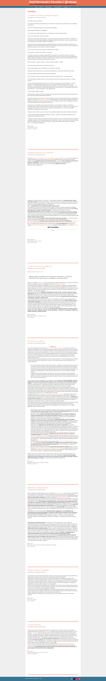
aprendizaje (31, 127)
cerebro (36, 127)
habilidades (47, 544)
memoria (40, 241)
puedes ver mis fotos (59, 284)
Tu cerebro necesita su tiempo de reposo (43, 15)
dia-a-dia (31, 461)
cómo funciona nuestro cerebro (54, 348)
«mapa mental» (59, 493)
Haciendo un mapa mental (38, 488)
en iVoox (68, 225)
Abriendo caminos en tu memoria (40, 153)
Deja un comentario (33, 128)
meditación (35, 315)
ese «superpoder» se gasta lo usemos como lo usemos (50, 394)
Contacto (66, 6)
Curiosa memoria (34, 625)
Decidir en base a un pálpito (38, 570)
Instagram (40, 282)
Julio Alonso (35, 632)
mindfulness (40, 315)
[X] (74, 679)
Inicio (36, 6)
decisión (38, 462)
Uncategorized (32, 239)
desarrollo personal (44, 462)
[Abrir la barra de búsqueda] (70, 7)
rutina (44, 315)
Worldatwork (47, 631)
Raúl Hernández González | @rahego (53, 1)
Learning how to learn (43, 99)
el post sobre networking (63, 497)
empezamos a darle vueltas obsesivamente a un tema (48, 448)
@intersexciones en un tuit (36, 271)
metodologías (53, 544)
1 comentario (31, 317)
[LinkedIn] (72, 679)
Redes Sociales (58, 6)
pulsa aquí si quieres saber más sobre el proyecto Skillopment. (60, 222)
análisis (30, 462)
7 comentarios (32, 546)
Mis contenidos (48, 6)
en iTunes (75, 225)
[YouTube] (80, 679)
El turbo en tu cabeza (36, 341)
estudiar (43, 544)
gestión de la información (38, 652)
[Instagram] (77, 679)
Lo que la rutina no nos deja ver (40, 266)
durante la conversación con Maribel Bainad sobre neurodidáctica (49, 158)
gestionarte (31, 126)
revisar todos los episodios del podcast (41, 225)
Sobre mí (41, 6)
